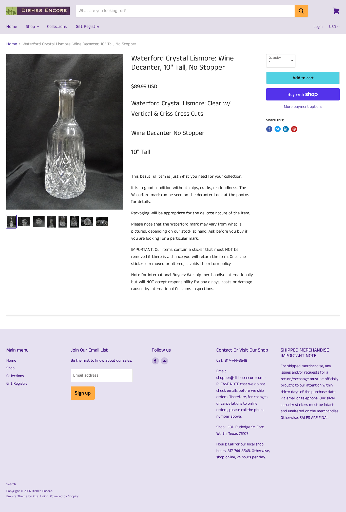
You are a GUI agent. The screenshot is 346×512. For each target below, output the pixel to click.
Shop (31, 27)
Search (11, 484)
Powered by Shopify (64, 496)
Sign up (83, 393)
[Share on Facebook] (269, 129)
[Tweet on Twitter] (278, 129)
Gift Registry (87, 27)
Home (11, 27)
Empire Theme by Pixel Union (27, 496)
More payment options (303, 107)
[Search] (301, 11)
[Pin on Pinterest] (294, 129)
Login (318, 27)
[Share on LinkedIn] (286, 129)
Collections (57, 27)
